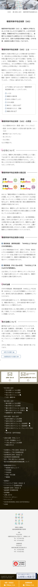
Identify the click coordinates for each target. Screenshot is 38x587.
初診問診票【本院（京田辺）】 (13, 454)
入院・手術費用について (13, 440)
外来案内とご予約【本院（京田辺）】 (15, 450)
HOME (9, 12)
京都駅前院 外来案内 (10, 356)
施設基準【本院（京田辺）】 (12, 488)
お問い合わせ (8, 495)
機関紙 (8, 477)
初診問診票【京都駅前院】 (12, 457)
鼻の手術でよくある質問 (13, 406)
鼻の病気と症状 (17, 12)
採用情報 (6, 492)
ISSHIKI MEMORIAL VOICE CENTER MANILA (16, 502)
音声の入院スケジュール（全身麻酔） (17, 423)
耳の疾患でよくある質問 (13, 390)
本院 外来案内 (8, 352)
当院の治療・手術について (12, 438)
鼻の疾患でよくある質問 (13, 403)
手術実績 (8, 470)
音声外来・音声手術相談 (13, 433)
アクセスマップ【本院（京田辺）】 (14, 483)
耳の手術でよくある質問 (13, 392)
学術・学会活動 (10, 475)
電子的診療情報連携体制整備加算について (16, 462)
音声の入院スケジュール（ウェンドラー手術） (20, 428)
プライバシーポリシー (10, 497)
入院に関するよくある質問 (14, 442)
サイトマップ (8, 499)
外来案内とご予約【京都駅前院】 (14, 452)
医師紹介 (6, 481)
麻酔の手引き (10, 445)
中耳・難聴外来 (10, 397)
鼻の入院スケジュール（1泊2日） (16, 408)
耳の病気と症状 (8, 388)
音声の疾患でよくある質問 (14, 419)
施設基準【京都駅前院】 (11, 490)
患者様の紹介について (12, 468)
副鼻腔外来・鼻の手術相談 (14, 413)
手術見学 (8, 472)
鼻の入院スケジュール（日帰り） (16, 410)
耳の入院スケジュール (12, 395)
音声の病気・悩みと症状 (11, 416)
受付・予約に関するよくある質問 (14, 459)
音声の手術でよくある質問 (14, 421)
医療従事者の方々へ (10, 465)
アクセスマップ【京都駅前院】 (13, 485)
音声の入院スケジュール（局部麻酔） (17, 426)
